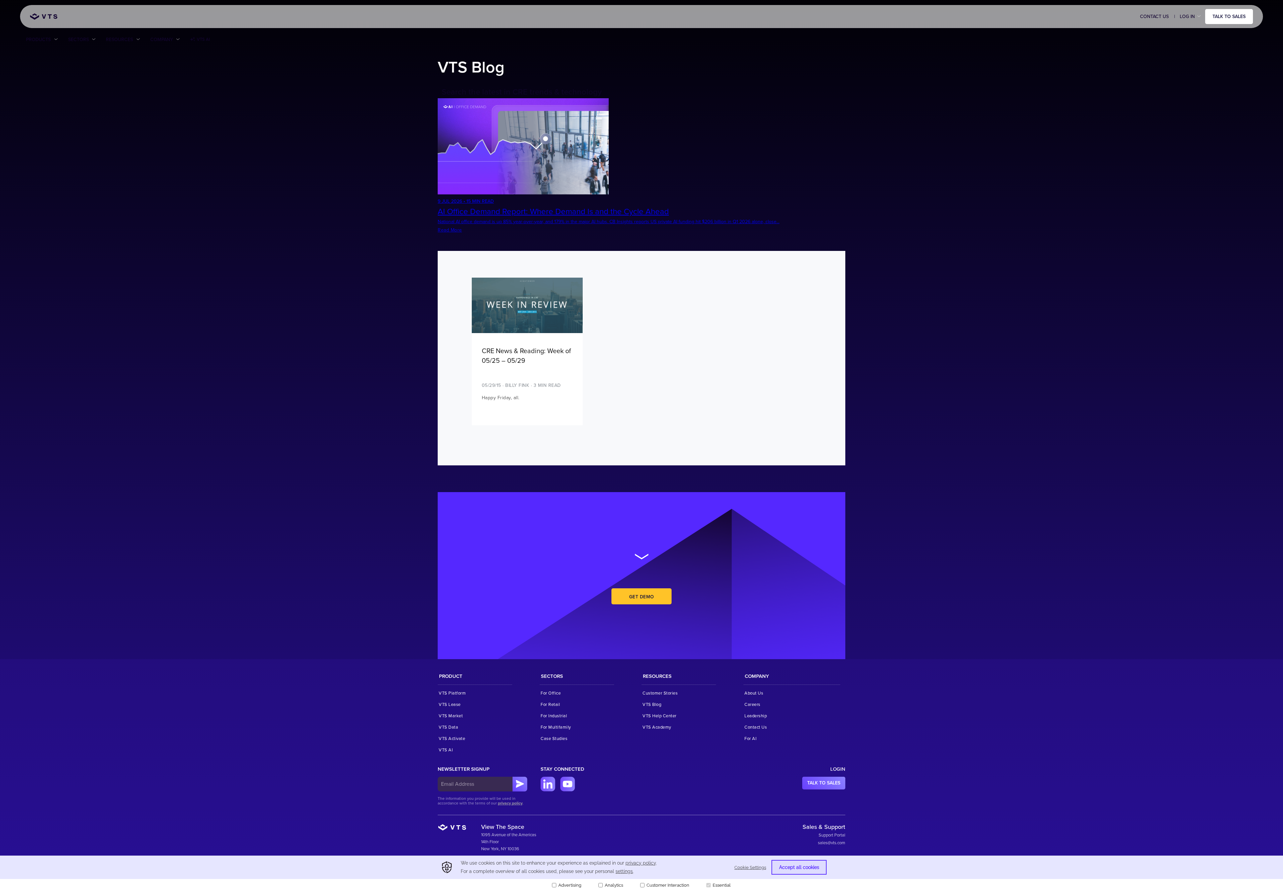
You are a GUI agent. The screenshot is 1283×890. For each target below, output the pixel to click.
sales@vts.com (831, 843)
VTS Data (448, 727)
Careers (752, 704)
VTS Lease (450, 704)
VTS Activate (452, 738)
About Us (753, 693)
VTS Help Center (660, 716)
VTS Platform (452, 693)
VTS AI (203, 39)
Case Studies (554, 738)
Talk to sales (1229, 16)
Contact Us (1154, 16)
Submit (520, 784)
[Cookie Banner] (641, 873)
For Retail (550, 704)
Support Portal (832, 835)
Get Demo (641, 597)
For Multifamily (556, 727)
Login (837, 769)
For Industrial (554, 716)
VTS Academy (657, 727)
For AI (750, 738)
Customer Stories (660, 693)
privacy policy (510, 803)
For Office (551, 693)
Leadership (755, 716)
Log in (1187, 16)
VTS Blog (652, 704)
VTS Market (451, 716)
